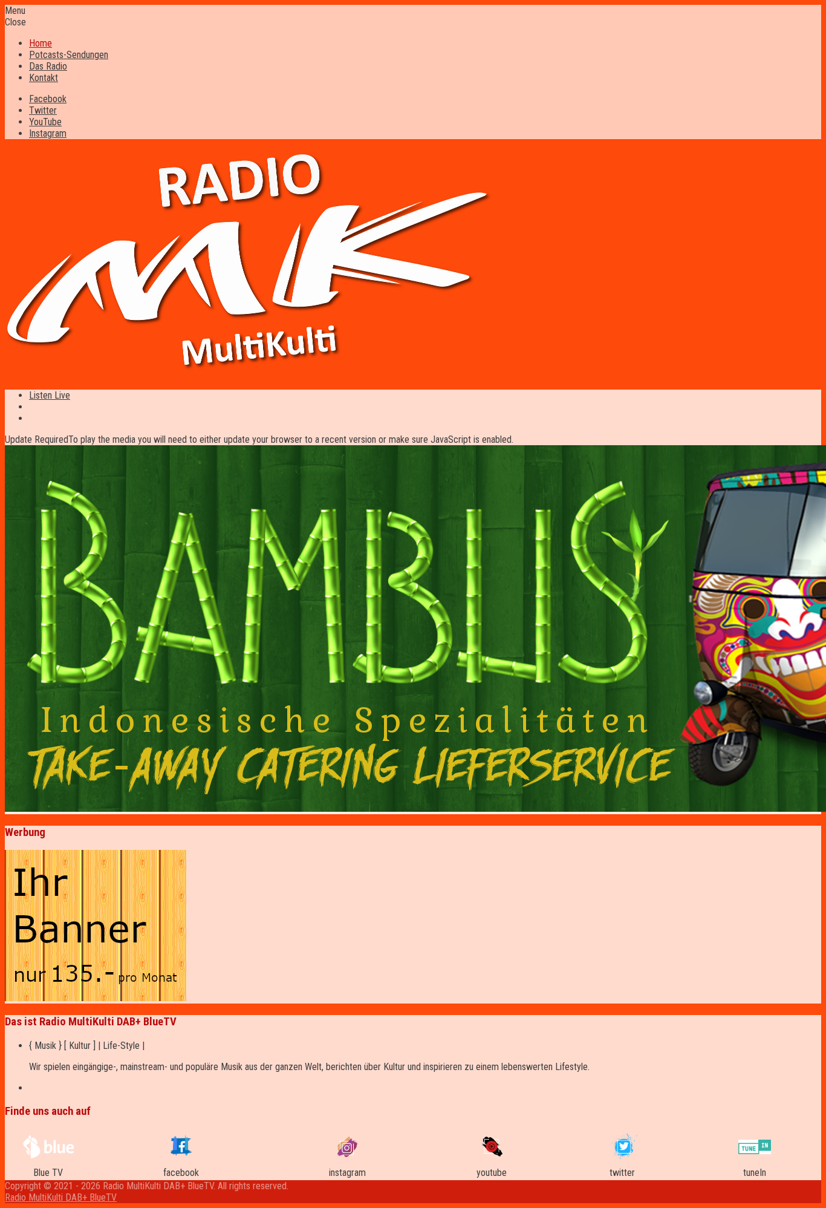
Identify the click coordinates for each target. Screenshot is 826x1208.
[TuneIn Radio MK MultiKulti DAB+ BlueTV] (754, 1151)
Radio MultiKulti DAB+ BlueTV (61, 1197)
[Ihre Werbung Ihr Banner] (95, 998)
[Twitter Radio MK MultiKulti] (622, 1158)
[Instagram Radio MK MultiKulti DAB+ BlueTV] (347, 1154)
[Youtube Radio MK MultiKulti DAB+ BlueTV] (491, 1153)
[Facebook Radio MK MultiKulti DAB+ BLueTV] (181, 1155)
